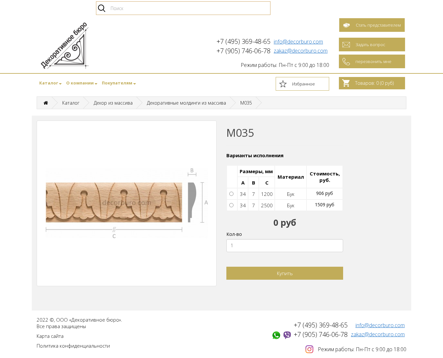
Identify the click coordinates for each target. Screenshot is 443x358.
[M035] (127, 203)
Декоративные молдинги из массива (186, 103)
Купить (285, 273)
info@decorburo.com (298, 41)
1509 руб (324, 204)
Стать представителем (378, 25)
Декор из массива (113, 103)
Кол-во (234, 234)
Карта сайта (50, 336)
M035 (246, 103)
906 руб (324, 193)
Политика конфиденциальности (73, 345)
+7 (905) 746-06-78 (321, 334)
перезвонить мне (373, 61)
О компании (80, 83)
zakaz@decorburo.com (301, 50)
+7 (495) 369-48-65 (321, 325)
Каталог (49, 83)
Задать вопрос (370, 44)
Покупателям (117, 83)
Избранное (303, 84)
